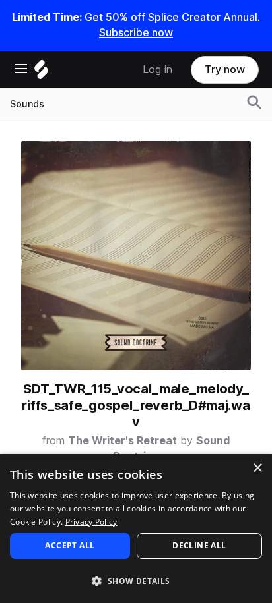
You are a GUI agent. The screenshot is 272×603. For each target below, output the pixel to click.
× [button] (257, 468)
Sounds (27, 104)
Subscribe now (136, 32)
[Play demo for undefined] (136, 256)
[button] (136, 580)
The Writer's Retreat (122, 440)
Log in (157, 69)
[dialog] (136, 528)
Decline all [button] (199, 545)
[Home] (41, 73)
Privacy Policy (91, 521)
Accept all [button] (69, 545)
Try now (225, 69)
